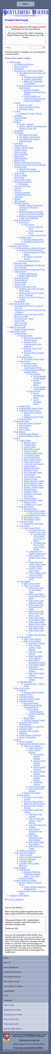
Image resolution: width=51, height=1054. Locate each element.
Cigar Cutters (24, 581)
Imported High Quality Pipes (31, 408)
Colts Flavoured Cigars (33, 524)
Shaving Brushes (21, 278)
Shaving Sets (20, 284)
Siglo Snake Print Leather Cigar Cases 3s (37, 558)
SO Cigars (28, 496)
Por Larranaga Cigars (33, 472)
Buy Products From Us (12, 977)
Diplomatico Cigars (32, 449)
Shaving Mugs (20, 282)
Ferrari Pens (29, 225)
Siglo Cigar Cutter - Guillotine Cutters (37, 602)
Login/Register (9, 991)
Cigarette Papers (26, 701)
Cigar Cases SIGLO (32, 528)
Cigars (17, 438)
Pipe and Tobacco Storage (30, 423)
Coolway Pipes (30, 363)
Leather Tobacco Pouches (30, 735)
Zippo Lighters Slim (37, 787)
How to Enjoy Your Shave (13, 986)
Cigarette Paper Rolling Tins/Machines (29, 723)
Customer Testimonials (12, 972)
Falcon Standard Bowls (37, 383)
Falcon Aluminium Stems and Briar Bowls (34, 371)
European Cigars (26, 507)
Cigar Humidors (25, 682)
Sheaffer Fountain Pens (34, 242)
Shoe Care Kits (20, 323)
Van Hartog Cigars (31, 517)
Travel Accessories (22, 193)
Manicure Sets (20, 152)
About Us (7, 963)
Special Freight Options (19, 895)
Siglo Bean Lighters (37, 643)
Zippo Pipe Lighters (38, 783)
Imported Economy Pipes (29, 410)
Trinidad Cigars (30, 490)
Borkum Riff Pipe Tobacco (30, 436)
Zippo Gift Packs (35, 748)
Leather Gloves (20, 150)
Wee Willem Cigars (32, 519)
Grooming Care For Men (20, 304)
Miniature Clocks (26, 109)
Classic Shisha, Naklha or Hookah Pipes (35, 888)
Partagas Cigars (30, 470)
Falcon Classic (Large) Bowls (39, 388)
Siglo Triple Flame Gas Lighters (36, 843)
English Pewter (20, 118)
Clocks (17, 103)
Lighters (17, 740)
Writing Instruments (22, 220)
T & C (6, 996)
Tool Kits (18, 188)
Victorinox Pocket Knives (29, 171)
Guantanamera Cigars (33, 453)
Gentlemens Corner (34, 1035)
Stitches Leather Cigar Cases (35, 570)
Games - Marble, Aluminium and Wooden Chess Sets (32, 127)
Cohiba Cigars (30, 445)
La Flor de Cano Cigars (34, 464)
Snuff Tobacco (20, 868)
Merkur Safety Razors (28, 276)
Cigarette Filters (25, 695)
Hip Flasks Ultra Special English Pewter (29, 140)
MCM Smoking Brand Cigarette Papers (33, 706)
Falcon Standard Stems (37, 402)
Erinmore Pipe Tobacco (29, 434)
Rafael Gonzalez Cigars (34, 481)
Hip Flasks (18, 133)
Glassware (18, 131)
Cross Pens (24, 222)
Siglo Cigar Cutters (32, 586)
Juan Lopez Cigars (32, 462)
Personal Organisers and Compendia (30, 165)
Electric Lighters (26, 742)
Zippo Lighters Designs (39, 773)
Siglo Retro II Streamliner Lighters (37, 661)
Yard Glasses (20, 244)
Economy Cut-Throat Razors (31, 250)
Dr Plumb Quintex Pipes (34, 359)
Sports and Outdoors (23, 182)
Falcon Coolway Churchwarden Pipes (33, 367)
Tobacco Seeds (25, 855)
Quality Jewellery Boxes (24, 329)
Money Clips (19, 161)
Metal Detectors (21, 158)
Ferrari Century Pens (37, 235)
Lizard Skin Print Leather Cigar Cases (37, 553)
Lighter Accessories (27, 851)
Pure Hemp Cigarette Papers (36, 711)
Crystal (17, 111)
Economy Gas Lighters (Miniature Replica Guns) (34, 802)
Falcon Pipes (24, 361)
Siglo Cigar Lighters (32, 641)
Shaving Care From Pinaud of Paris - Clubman (31, 294)
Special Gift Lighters (22, 180)
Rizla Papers (29, 718)
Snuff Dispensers (26, 878)
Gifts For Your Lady (18, 327)
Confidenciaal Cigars (33, 494)
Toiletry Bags (19, 302)
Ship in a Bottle (20, 175)
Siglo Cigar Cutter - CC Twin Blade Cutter (37, 590)
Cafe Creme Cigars (37, 513)
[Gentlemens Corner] (26, 16)
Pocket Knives (20, 167)
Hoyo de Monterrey (32, 457)
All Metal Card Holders (33, 77)
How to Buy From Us (11, 981)
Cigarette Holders (26, 697)
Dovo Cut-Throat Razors (29, 261)
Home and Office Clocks (29, 107)
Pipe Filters (24, 428)
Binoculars (23, 184)
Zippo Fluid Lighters (32, 746)
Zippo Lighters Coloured (39, 768)
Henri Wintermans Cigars (34, 511)
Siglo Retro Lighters (37, 665)
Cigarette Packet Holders (29, 699)
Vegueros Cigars (31, 492)
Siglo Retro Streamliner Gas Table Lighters (35, 838)
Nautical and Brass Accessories (27, 163)
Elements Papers (31, 703)
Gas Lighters (24, 795)
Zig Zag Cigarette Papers (34, 720)
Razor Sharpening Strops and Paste (29, 269)
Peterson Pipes (25, 336)
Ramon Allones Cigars (33, 483)
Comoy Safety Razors (28, 274)
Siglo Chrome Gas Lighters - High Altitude (36, 821)
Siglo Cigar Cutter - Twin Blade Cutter (37, 627)
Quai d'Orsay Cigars (32, 477)
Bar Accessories (21, 67)
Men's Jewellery (21, 154)
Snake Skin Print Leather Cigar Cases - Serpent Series (37, 564)
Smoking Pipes (20, 334)
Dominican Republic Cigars (30, 500)
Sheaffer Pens (25, 237)
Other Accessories (22, 688)
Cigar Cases (24, 526)
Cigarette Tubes (25, 729)
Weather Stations (21, 203)
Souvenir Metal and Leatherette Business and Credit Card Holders (34, 98)
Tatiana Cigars (30, 498)
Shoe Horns (19, 178)
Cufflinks (18, 116)
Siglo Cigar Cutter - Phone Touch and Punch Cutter (37, 613)
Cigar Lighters (25, 637)
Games (17, 122)
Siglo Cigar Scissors (37, 635)
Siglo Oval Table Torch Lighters (35, 657)
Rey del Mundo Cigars (33, 485)
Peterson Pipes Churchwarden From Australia (32, 344)
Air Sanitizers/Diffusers (24, 64)
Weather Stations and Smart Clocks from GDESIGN (31, 217)
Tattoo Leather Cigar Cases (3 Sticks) (37, 574)
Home (9, 47)
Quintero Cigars (30, 479)
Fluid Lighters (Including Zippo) (32, 744)
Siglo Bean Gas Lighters (35, 815)
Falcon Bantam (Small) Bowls (39, 377)
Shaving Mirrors (21, 280)
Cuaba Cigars (30, 447)
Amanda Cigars (30, 509)
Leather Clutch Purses (23, 148)
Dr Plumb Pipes (25, 357)
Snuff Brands (24, 870)
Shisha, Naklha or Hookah (25, 881)
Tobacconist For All (18, 331)
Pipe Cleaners (25, 425)
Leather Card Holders (33, 79)
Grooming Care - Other (23, 319)
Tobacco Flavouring (27, 737)
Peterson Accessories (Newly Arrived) (33, 339)
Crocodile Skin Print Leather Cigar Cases (37, 531)
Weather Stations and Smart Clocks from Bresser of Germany (31, 207)
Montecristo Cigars (32, 468)
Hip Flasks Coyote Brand (29, 137)
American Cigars (26, 522)
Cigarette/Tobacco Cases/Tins (31, 727)
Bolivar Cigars (30, 443)
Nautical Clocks (25, 105)
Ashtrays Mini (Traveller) (34, 693)
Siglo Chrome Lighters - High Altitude (35, 648)
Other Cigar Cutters (32, 584)
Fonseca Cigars (30, 451)
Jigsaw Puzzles (21, 146)
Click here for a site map (29, 1040)
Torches (17, 190)
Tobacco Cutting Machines (30, 857)
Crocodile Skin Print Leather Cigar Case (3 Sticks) (39, 546)
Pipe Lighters (24, 430)
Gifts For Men (15, 62)
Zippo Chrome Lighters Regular (39, 763)
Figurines (18, 120)
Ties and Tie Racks (22, 186)
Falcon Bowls (34, 374)
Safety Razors (20, 272)
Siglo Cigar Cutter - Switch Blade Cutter (37, 619)
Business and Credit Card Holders (28, 71)
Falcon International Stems (38, 395)
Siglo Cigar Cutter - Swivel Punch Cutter (37, 623)
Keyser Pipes (24, 406)
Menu (25, 4)
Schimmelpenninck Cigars (35, 515)
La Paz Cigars (30, 466)
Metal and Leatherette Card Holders (33, 82)
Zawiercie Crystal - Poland (30, 114)
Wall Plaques (20, 201)
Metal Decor (19, 156)
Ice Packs (18, 143)
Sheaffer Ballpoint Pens (34, 240)
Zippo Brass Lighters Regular (38, 756)
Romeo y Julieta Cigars (34, 487)
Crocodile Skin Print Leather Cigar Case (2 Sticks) (39, 537)
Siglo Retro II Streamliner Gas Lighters (35, 831)
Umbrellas (18, 197)
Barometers (19, 69)
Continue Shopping (15, 900)
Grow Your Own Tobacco (24, 853)
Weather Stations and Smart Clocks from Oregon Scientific (31, 213)
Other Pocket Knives (27, 169)
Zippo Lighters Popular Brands (39, 778)
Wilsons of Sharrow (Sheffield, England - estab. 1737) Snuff (32, 874)
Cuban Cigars (25, 440)
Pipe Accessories (21, 421)
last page (28, 937)
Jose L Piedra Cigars (32, 460)
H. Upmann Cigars (31, 455)
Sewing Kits (19, 173)
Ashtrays (22, 690)
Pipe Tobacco (20, 432)
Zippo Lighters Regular (35, 751)
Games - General (26, 124)
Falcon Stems (34, 391)
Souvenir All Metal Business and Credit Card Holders (35, 92)
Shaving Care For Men (19, 246)
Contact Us (8, 1000)
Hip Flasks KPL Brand (28, 135)
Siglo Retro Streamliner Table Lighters (36, 669)
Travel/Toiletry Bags (22, 195)
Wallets (17, 199)
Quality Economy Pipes (34, 417)
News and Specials (11, 967)
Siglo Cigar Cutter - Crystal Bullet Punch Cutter (37, 596)
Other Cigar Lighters (32, 639)
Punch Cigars (29, 475)
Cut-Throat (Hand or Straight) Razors (29, 248)
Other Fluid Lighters (32, 793)
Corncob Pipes (25, 419)
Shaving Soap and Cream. (25, 287)
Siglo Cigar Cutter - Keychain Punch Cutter (37, 607)
